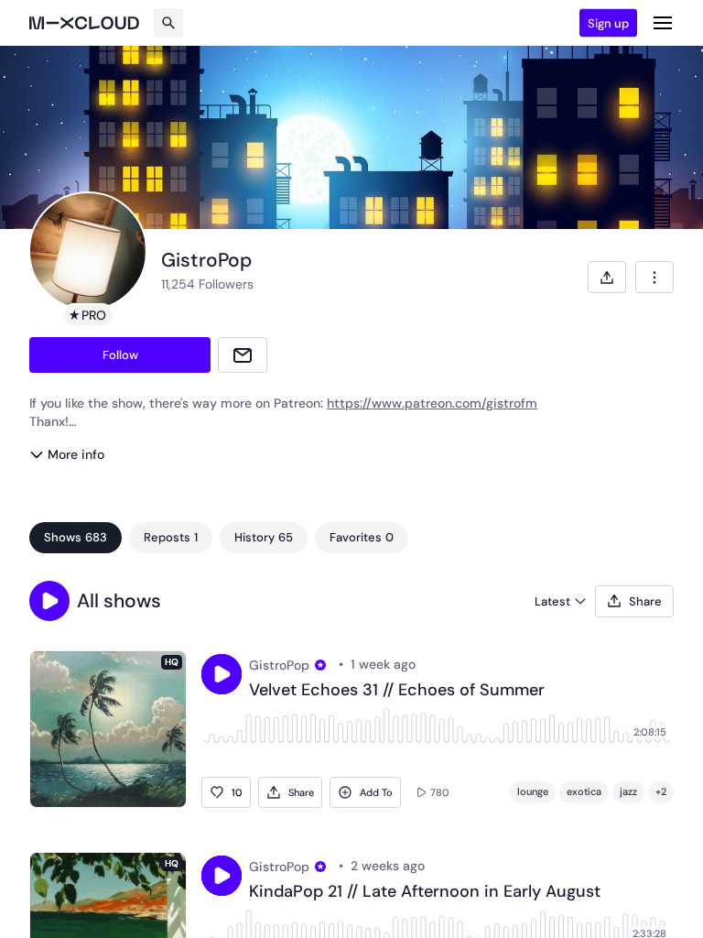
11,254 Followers (207, 284)
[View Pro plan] (320, 665)
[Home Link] (84, 22)
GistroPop (279, 665)
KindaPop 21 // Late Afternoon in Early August (424, 892)
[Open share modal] (607, 277)
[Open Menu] (663, 23)
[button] (49, 601)
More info (76, 454)
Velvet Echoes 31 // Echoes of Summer (397, 691)
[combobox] (654, 277)
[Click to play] (221, 674)
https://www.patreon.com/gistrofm (432, 403)
